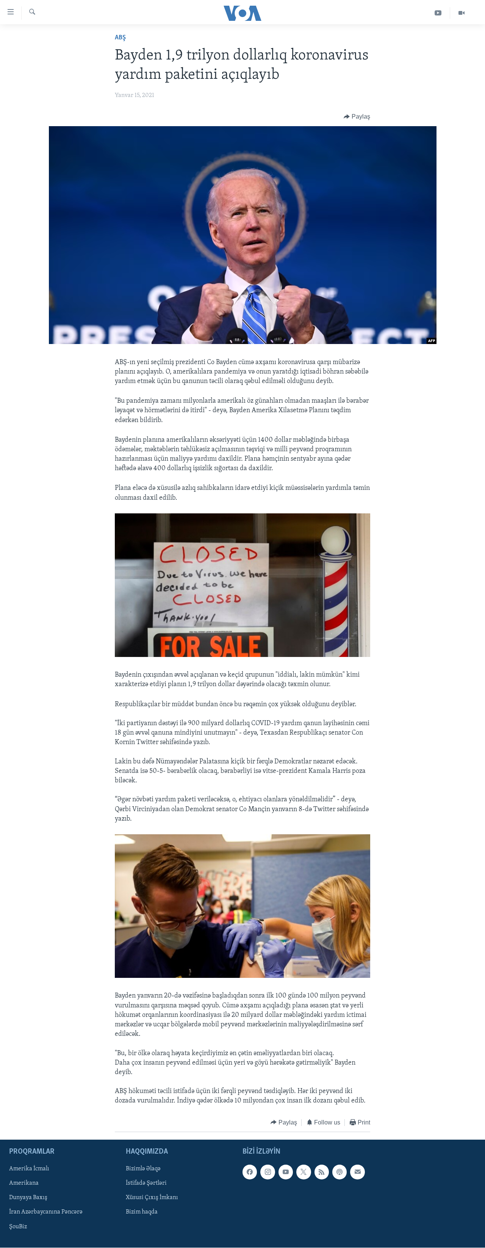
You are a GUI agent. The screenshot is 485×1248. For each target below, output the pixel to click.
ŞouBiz (18, 1227)
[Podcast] (339, 1172)
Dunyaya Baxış (28, 1198)
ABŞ (120, 37)
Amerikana (24, 1184)
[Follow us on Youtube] (285, 1172)
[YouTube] (438, 13)
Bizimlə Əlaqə (143, 1169)
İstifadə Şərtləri (146, 1184)
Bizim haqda (142, 1212)
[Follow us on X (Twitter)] (303, 1172)
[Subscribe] (357, 1172)
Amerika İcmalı (29, 1169)
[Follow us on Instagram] (267, 1172)
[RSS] (321, 1172)
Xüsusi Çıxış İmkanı (152, 1198)
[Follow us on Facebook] (249, 1172)
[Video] (461, 13)
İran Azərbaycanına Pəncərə (46, 1212)
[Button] (357, 117)
